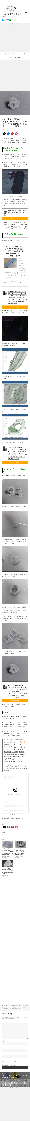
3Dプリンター (13, 1007)
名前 (4, 1041)
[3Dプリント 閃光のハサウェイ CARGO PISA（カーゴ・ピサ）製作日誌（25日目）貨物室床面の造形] (7, 863)
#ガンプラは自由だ (12, 749)
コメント (5, 1022)
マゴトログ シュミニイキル (11, 15)
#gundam (7, 754)
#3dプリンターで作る (14, 756)
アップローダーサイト (11, 53)
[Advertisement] (15, 38)
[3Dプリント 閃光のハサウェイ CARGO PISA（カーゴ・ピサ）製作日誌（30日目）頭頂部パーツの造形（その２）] (20, 844)
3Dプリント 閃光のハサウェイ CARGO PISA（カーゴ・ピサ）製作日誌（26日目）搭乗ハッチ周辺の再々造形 (7, 851)
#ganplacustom (15, 754)
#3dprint (21, 749)
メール (4, 1048)
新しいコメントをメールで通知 (9, 1062)
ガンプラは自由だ (20, 1007)
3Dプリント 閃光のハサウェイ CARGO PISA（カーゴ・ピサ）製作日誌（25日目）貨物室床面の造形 (7, 871)
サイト (3, 1054)
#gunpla (21, 751)
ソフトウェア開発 (15, 57)
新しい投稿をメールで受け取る (9, 1065)
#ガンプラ (19, 744)
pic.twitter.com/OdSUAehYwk (13, 761)
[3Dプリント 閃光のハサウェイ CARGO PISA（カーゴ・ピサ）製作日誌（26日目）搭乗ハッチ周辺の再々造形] (7, 844)
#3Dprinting (7, 751)
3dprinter (8, 1007)
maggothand (15, 1005)
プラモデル (22, 53)
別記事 (16, 240)
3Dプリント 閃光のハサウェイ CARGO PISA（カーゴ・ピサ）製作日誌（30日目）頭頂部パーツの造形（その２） (20, 851)
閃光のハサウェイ (11, 154)
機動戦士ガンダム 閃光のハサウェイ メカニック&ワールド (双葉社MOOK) (18, 212)
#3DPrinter (15, 751)
